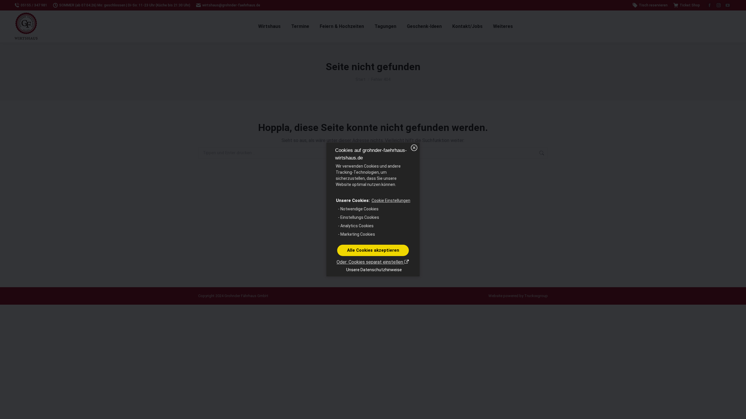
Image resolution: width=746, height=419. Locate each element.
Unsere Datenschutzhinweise (374, 269)
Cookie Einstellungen (391, 200)
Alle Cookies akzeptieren (373, 250)
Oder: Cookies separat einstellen (370, 262)
